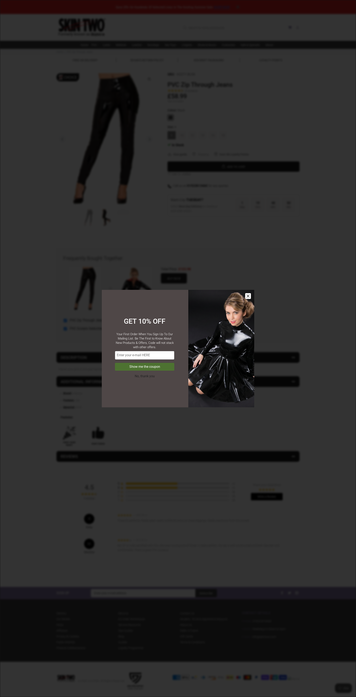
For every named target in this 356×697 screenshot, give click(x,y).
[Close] (248, 296)
